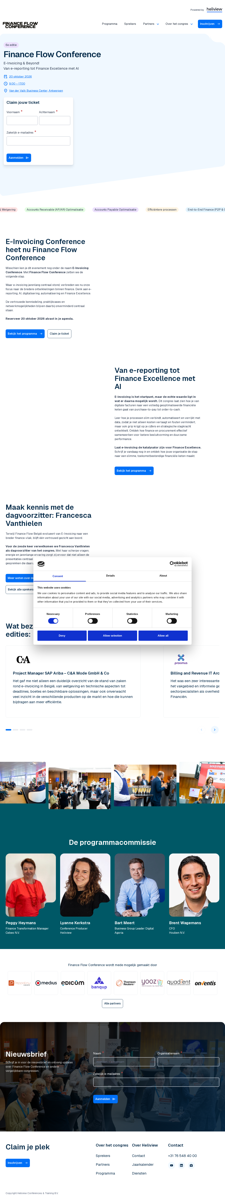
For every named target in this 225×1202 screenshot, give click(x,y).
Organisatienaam (168, 1053)
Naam (97, 1053)
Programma (109, 24)
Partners (148, 24)
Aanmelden (19, 158)
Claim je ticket (59, 334)
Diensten (139, 1173)
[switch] (93, 621)
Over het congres (177, 24)
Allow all (163, 635)
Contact (138, 1155)
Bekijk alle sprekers (21, 589)
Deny (62, 635)
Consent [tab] (58, 576)
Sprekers (130, 24)
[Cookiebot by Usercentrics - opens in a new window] (172, 564)
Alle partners (112, 1003)
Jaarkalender (143, 1164)
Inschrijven (207, 24)
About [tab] (163, 575)
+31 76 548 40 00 (182, 1155)
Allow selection (112, 635)
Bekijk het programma (22, 334)
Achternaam (47, 112)
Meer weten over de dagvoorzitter (30, 578)
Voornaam (13, 112)
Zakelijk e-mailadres (20, 132)
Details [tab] (110, 575)
